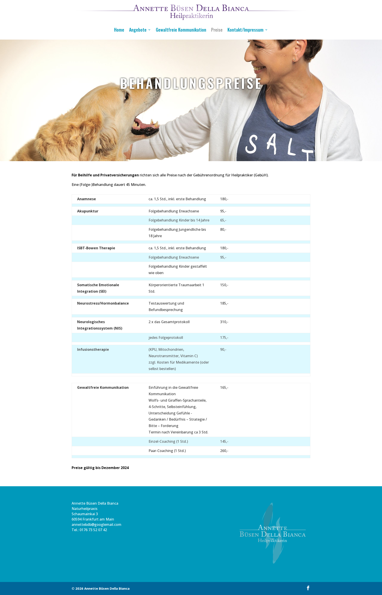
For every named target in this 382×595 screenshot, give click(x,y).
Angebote (138, 29)
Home (119, 29)
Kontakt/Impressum (245, 29)
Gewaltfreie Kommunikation (181, 29)
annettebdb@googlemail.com (96, 524)
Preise (217, 29)
